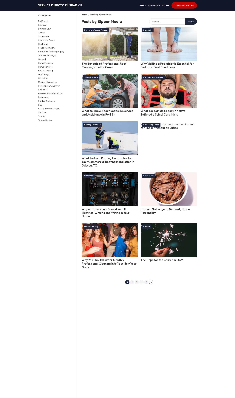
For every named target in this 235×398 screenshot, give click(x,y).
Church (41, 32)
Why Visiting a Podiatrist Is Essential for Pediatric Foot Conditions (167, 65)
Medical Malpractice (47, 81)
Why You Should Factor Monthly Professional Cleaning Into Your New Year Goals (109, 263)
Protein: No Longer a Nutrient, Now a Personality (165, 211)
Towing (41, 116)
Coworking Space (46, 40)
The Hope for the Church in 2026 (162, 260)
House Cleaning (45, 70)
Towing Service (45, 120)
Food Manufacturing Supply (51, 51)
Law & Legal (44, 74)
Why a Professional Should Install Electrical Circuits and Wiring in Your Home (105, 212)
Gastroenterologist (47, 55)
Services (42, 112)
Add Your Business (185, 5)
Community (43, 36)
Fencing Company (46, 47)
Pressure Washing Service (50, 93)
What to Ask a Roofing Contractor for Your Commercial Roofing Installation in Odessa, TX (108, 161)
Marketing (42, 78)
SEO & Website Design (48, 108)
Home (143, 5)
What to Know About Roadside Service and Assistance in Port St (107, 112)
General (42, 59)
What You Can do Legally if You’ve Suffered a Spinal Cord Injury (163, 112)
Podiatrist (42, 89)
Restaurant (43, 97)
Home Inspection (46, 62)
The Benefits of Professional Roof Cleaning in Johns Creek (104, 65)
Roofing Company (46, 101)
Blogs (165, 5)
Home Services (45, 66)
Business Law (44, 28)
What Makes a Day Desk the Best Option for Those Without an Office (167, 126)
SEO (40, 104)
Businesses (154, 5)
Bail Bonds (43, 21)
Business (42, 24)
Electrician (43, 43)
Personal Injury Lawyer (49, 85)
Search (191, 21)
